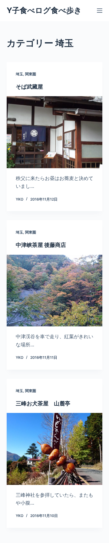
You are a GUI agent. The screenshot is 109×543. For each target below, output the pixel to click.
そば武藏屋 (29, 86)
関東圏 (30, 74)
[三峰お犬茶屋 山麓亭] (55, 449)
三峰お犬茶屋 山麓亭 (43, 403)
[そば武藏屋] (55, 132)
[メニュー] (99, 10)
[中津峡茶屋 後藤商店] (55, 291)
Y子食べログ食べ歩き (44, 10)
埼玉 (19, 74)
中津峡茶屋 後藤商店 (41, 245)
